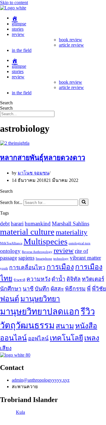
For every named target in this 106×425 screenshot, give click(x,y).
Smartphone (44, 258)
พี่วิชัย (99, 289)
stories (18, 29)
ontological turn (79, 243)
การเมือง (60, 267)
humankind (38, 223)
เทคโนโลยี (66, 338)
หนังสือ (86, 326)
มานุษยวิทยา (40, 299)
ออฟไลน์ (38, 338)
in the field (22, 50)
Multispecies (45, 241)
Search (6, 102)
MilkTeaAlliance (11, 243)
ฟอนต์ (9, 299)
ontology (10, 251)
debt (5, 223)
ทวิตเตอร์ (93, 279)
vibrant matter (85, 258)
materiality (71, 232)
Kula (20, 412)
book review (70, 39)
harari (17, 223)
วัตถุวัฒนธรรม (27, 325)
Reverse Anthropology (37, 251)
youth (4, 268)
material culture (27, 231)
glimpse (19, 23)
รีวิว (88, 311)
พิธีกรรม (75, 289)
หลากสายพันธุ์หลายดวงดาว (42, 158)
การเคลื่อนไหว (27, 267)
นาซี (28, 289)
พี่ (89, 289)
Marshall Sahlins (70, 223)
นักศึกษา (10, 289)
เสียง (5, 348)
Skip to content (14, 2)
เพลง (91, 338)
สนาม (65, 326)
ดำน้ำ (58, 279)
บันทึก (42, 289)
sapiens (26, 258)
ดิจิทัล (74, 279)
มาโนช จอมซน (33, 172)
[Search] (83, 202)
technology (61, 258)
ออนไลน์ (13, 338)
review (18, 34)
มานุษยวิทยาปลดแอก (40, 311)
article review (71, 44)
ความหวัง (38, 279)
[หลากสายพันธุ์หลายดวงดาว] (14, 143)
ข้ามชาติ (19, 279)
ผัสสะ (57, 289)
